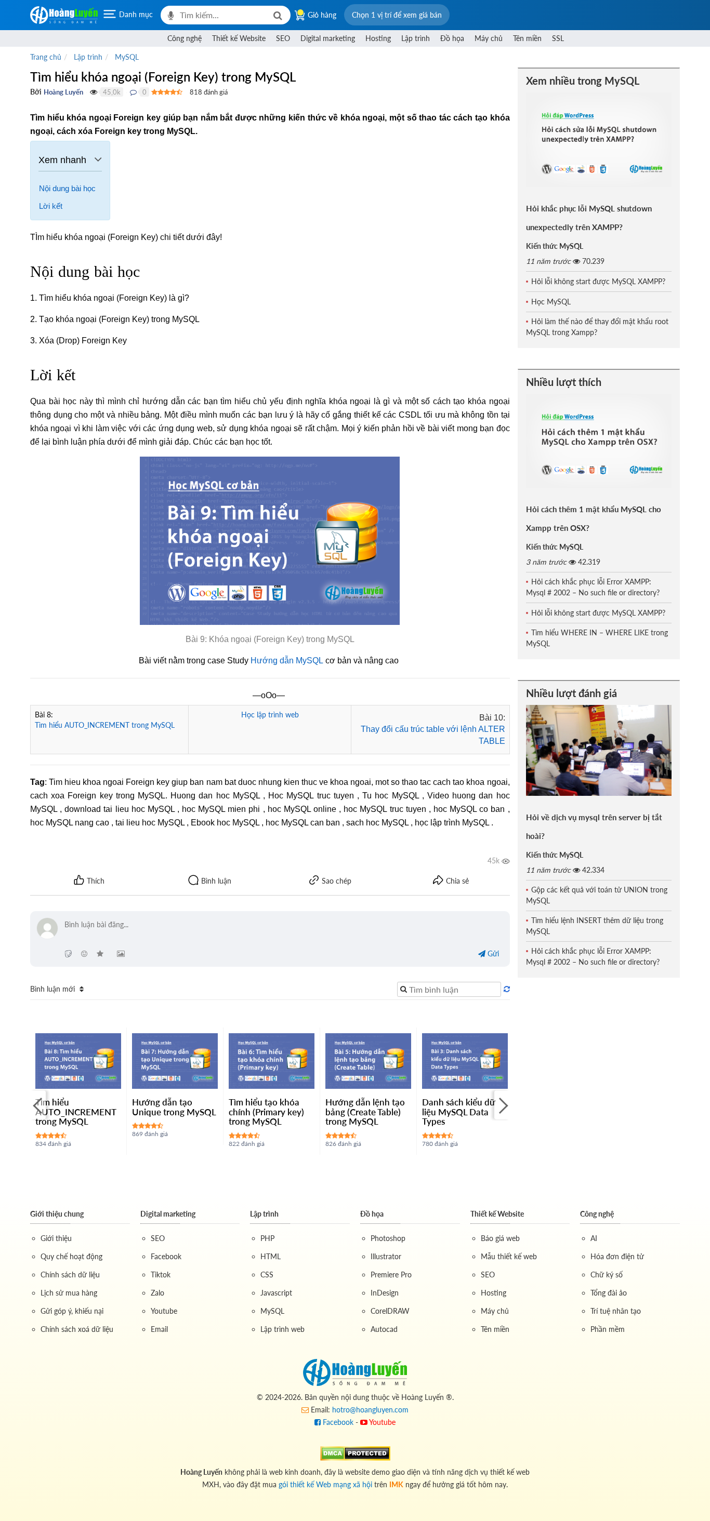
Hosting (378, 38)
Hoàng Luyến (63, 92)
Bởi (36, 91)
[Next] (502, 1105)
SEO (283, 38)
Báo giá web (500, 1238)
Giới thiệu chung (57, 1213)
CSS (266, 1274)
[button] (397, 14)
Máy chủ (489, 38)
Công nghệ (184, 38)
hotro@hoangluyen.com (370, 1409)
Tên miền (527, 38)
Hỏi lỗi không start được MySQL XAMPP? (598, 281)
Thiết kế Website (239, 38)
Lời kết (50, 206)
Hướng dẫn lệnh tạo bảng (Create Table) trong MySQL (365, 1112)
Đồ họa (452, 38)
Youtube (164, 1310)
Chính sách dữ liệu (70, 1274)
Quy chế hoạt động (71, 1256)
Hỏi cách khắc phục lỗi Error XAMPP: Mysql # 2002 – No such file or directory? (593, 587)
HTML (270, 1256)
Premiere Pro (391, 1274)
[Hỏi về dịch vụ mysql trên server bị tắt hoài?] (599, 750)
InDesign (385, 1292)
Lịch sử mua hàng (69, 1292)
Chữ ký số (606, 1274)
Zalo (157, 1292)
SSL (558, 38)
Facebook (166, 1256)
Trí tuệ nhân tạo (615, 1310)
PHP (267, 1238)
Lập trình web (282, 1329)
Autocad (384, 1329)
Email (159, 1329)
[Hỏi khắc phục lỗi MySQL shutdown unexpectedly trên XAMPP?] (599, 139)
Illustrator (386, 1256)
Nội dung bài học (67, 188)
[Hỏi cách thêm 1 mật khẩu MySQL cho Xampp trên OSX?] (599, 441)
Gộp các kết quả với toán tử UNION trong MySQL (596, 895)
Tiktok (160, 1274)
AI (593, 1238)
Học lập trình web (270, 714)
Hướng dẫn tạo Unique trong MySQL (174, 1107)
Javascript (276, 1292)
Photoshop (388, 1238)
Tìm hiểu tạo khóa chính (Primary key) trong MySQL (266, 1112)
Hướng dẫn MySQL (287, 660)
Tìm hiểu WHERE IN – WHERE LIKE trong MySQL (597, 638)
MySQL (272, 1310)
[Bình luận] (133, 92)
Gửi (492, 953)
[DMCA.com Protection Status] (355, 1452)
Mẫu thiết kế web (509, 1256)
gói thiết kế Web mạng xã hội (325, 1484)
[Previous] (38, 1105)
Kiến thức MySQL (554, 246)
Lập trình (415, 38)
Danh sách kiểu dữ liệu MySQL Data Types (458, 1112)
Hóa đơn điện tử (617, 1256)
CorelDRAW (390, 1310)
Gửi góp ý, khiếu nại (72, 1310)
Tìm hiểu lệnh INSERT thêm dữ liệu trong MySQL (594, 926)
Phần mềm (607, 1329)
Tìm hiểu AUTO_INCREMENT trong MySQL (105, 725)
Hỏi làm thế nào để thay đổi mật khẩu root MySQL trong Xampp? (597, 327)
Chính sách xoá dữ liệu (77, 1329)
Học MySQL (551, 301)
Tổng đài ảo (608, 1292)
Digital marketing (327, 38)
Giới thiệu (56, 1238)
